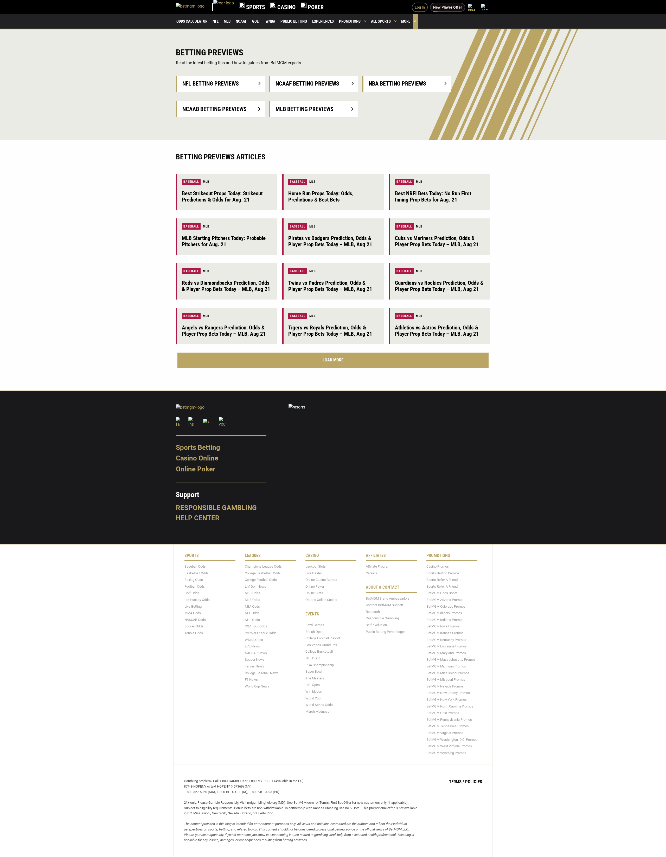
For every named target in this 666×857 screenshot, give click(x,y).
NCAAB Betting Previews (214, 109)
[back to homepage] (223, 7)
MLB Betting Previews (305, 109)
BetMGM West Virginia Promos (449, 746)
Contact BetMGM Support (384, 605)
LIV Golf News (255, 586)
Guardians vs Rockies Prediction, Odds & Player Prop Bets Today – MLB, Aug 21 (439, 286)
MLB (227, 21)
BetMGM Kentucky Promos (446, 639)
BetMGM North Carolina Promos (449, 706)
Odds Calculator (191, 21)
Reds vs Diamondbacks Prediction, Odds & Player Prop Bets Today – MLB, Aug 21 (226, 286)
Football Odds (194, 586)
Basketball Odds (196, 573)
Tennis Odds (193, 633)
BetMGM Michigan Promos (446, 666)
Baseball (191, 182)
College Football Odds (261, 580)
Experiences (323, 21)
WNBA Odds (254, 639)
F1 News (251, 679)
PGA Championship (319, 665)
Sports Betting (198, 447)
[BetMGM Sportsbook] (194, 7)
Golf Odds (191, 593)
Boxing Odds (193, 580)
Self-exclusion (376, 625)
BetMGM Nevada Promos (445, 686)
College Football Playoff (322, 638)
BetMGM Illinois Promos (444, 613)
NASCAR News (256, 653)
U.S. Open (312, 685)
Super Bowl (313, 671)
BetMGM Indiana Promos (444, 619)
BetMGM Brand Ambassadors (387, 598)
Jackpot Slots (315, 566)
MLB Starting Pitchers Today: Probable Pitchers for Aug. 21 (224, 241)
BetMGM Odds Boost (441, 593)
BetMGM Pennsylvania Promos (449, 719)
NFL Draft (312, 658)
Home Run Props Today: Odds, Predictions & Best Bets (321, 196)
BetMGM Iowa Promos (443, 626)
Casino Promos (437, 566)
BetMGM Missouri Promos (445, 679)
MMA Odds (192, 613)
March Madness (317, 711)
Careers (371, 573)
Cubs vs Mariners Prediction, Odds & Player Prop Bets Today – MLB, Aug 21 (437, 241)
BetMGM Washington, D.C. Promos (451, 739)
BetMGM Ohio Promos (442, 713)
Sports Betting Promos (442, 573)
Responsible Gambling (216, 507)
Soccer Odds (193, 626)
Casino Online (197, 458)
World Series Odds (319, 705)
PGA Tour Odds (256, 626)
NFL (216, 21)
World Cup (313, 698)
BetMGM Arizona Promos (444, 600)
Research (373, 611)
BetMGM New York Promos (446, 700)
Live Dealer (313, 573)
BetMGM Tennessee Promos (447, 726)
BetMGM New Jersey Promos (448, 693)
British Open (314, 631)
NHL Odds (252, 619)
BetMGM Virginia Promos (444, 733)
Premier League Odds (261, 633)
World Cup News (257, 686)
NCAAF (241, 21)
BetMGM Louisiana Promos (446, 646)
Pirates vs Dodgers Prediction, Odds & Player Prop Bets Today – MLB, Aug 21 (330, 241)
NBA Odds (252, 606)
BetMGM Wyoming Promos (446, 753)
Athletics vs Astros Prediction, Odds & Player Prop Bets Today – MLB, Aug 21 (437, 330)
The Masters (314, 678)
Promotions (350, 21)
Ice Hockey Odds (197, 600)
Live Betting (193, 606)
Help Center (198, 518)
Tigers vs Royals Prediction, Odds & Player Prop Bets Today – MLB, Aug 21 (330, 330)
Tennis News (254, 666)
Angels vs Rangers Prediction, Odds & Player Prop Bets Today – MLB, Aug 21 (224, 330)
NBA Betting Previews (397, 83)
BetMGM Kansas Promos (445, 633)
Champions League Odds (263, 566)
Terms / (456, 781)
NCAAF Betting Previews (307, 83)
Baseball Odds (195, 566)
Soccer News (255, 659)
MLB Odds (252, 593)
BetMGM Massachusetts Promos (451, 659)
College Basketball (319, 651)
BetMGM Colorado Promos (445, 606)
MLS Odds (252, 600)
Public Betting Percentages (386, 631)
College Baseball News (262, 673)
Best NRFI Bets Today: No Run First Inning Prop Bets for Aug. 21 (433, 196)
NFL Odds (252, 613)
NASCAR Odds (195, 619)
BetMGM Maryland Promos (446, 653)
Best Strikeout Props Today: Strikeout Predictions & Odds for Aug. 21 (222, 196)
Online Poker (195, 469)
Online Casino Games (321, 580)
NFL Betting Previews (210, 83)
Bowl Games (314, 625)
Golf (256, 21)
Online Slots (314, 593)
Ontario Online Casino (321, 600)
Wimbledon (313, 691)
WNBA (270, 21)
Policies (473, 781)
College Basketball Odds (263, 573)
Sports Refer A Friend (442, 580)
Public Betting (293, 21)
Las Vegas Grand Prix (321, 645)
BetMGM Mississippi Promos (447, 673)
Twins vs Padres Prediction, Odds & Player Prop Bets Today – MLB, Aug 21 (330, 286)
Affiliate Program (378, 566)
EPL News (252, 646)
